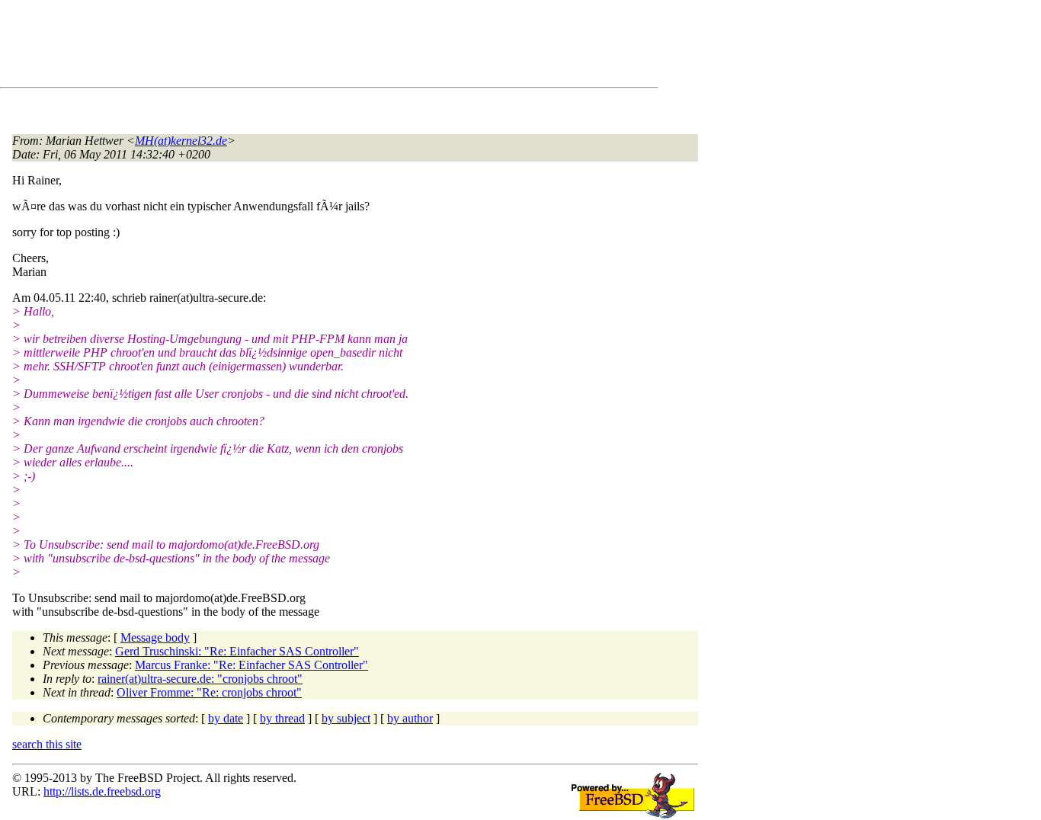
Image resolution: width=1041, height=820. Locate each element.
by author (410, 718)
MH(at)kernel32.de (181, 140)
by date (225, 718)
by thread (282, 718)
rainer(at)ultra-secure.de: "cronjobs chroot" (200, 678)
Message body (155, 637)
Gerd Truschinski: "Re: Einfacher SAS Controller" (237, 651)
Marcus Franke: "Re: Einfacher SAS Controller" (251, 664)
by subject (346, 718)
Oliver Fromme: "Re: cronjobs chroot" (209, 692)
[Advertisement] (289, 46)
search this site (47, 744)
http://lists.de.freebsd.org (102, 791)
